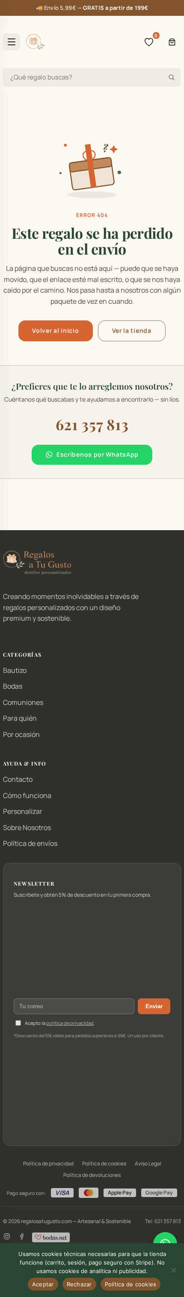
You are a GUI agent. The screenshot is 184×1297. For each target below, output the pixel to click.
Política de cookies (104, 1163)
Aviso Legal (148, 1163)
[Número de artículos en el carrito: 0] (172, 42)
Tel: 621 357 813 (163, 1221)
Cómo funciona (27, 795)
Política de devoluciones (92, 1175)
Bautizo (15, 670)
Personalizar (22, 811)
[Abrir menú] (11, 41)
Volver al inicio (55, 330)
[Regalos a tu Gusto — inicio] (35, 41)
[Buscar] (171, 77)
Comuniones (23, 702)
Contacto (18, 779)
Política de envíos (30, 843)
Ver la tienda (131, 330)
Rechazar (79, 1284)
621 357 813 (92, 424)
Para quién (20, 718)
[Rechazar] (173, 1270)
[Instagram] (7, 1237)
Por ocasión (21, 734)
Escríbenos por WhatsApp (97, 454)
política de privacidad (70, 1023)
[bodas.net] (51, 1237)
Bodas (12, 686)
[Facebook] (21, 1237)
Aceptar (43, 1284)
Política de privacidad (48, 1163)
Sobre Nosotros (27, 827)
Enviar (154, 1006)
